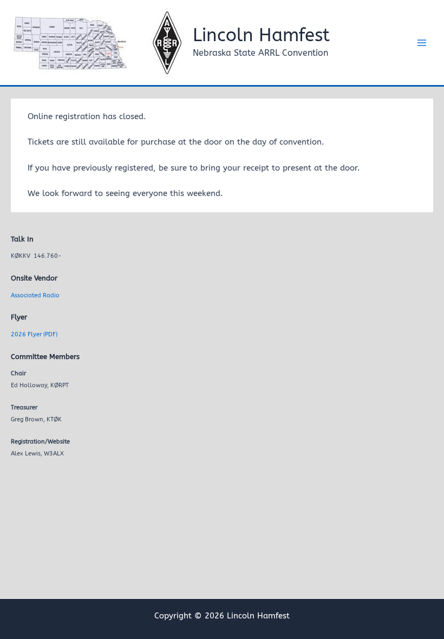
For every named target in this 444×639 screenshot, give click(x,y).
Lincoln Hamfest (261, 35)
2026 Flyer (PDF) (34, 334)
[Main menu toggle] (421, 42)
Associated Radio (35, 295)
